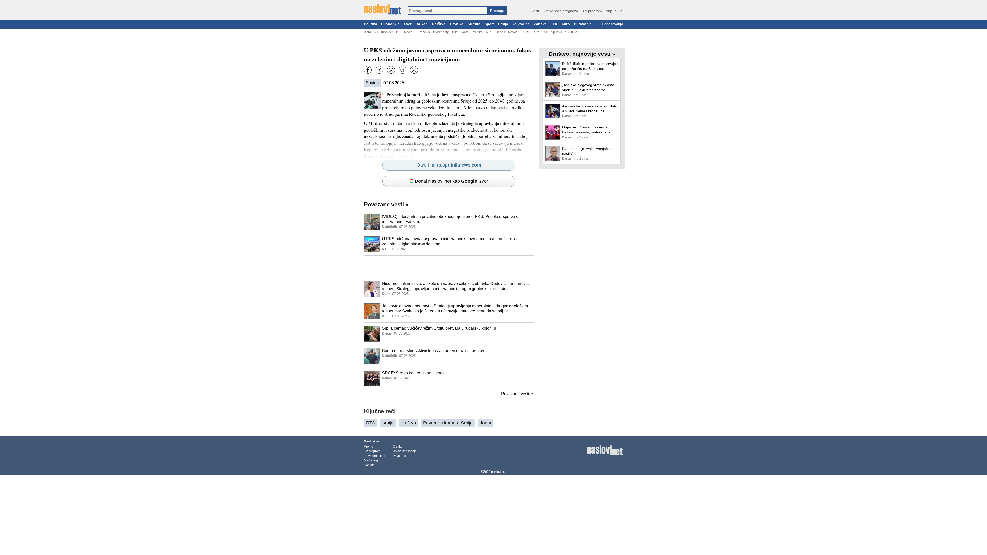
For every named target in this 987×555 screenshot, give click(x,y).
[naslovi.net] (382, 9)
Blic (455, 32)
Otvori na (449, 165)
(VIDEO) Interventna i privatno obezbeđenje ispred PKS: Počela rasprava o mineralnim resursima (450, 219)
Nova (465, 32)
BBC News (404, 32)
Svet (408, 24)
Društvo (439, 24)
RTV (536, 32)
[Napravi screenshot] (414, 70)
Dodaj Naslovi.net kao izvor (451, 181)
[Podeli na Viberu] (391, 70)
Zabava (540, 24)
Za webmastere (375, 456)
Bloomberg (441, 32)
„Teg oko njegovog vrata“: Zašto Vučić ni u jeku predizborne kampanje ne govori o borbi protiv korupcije (589, 87)
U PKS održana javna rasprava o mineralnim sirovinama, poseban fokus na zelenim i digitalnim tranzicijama (450, 241)
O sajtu (398, 446)
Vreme (368, 446)
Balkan (422, 24)
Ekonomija (390, 24)
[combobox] (447, 10)
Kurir (526, 32)
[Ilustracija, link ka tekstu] (372, 222)
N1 (376, 32)
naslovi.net (498, 472)
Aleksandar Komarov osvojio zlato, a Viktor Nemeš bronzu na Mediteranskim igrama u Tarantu (590, 109)
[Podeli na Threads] (402, 70)
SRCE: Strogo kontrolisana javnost (413, 373)
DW (545, 32)
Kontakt (369, 465)
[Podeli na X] (379, 70)
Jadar (485, 422)
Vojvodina (521, 24)
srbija (388, 422)
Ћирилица (614, 11)
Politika (370, 24)
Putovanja (583, 24)
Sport (489, 24)
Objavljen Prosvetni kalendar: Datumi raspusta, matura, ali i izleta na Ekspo (586, 130)
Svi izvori (572, 32)
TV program (592, 11)
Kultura (474, 24)
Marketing (371, 460)
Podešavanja (612, 24)
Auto (565, 24)
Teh (554, 24)
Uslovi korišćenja (405, 451)
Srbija (503, 24)
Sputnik (556, 32)
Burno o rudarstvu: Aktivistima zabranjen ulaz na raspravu (434, 350)
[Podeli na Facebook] (368, 70)
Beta (367, 32)
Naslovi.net (372, 441)
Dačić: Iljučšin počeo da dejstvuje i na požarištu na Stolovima (590, 66)
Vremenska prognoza (560, 11)
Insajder (387, 32)
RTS (489, 32)
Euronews (422, 32)
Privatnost (400, 456)
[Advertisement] (449, 267)
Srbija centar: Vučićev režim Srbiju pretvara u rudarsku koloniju (439, 328)
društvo (408, 422)
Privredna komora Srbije (448, 422)
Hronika (456, 24)
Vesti (535, 11)
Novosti (513, 32)
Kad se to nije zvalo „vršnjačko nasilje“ (586, 150)
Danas (500, 32)
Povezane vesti (386, 204)
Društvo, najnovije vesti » (582, 54)
